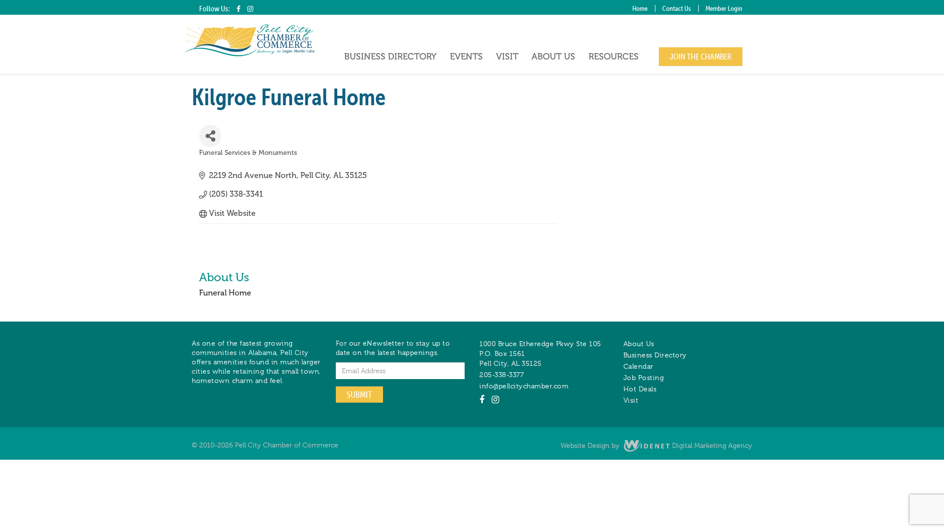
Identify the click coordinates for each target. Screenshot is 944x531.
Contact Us (676, 8)
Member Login (724, 8)
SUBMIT (359, 394)
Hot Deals (640, 389)
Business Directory (390, 56)
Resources (614, 56)
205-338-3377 (501, 375)
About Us (553, 56)
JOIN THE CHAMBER (701, 56)
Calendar (638, 366)
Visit (507, 56)
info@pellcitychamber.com (523, 386)
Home (640, 8)
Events (466, 56)
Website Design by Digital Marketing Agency (656, 445)
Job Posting (643, 378)
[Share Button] (210, 136)
